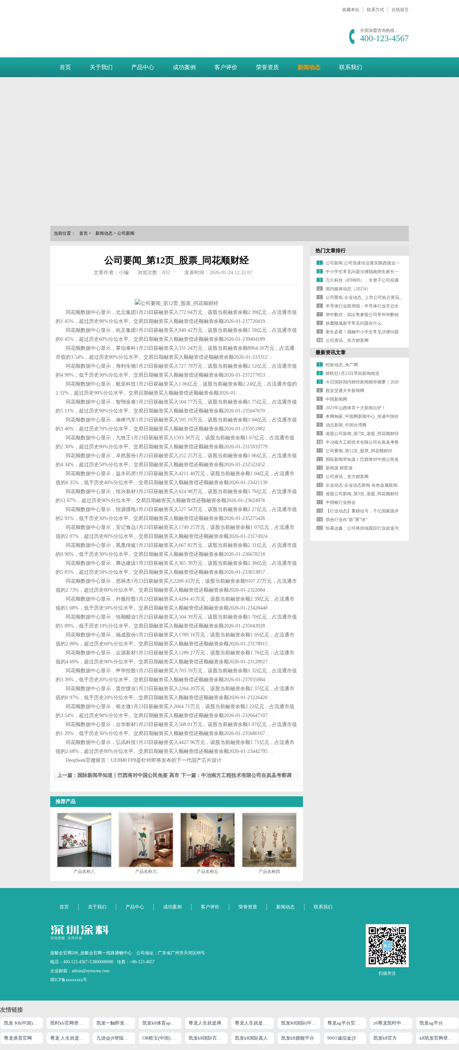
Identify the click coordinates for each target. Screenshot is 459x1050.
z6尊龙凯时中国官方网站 (393, 1023)
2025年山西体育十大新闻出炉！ (356, 407)
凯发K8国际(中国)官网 (301, 1023)
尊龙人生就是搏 (205, 1023)
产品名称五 (207, 871)
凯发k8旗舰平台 (297, 1038)
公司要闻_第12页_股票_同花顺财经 (359, 450)
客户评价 (225, 67)
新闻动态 (309, 67)
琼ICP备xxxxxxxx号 (68, 979)
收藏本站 (350, 9)
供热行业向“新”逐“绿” (346, 519)
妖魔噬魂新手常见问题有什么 (354, 323)
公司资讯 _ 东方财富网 (347, 340)
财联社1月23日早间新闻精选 (352, 373)
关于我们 (101, 67)
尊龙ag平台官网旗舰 (347, 1023)
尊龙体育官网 (18, 1038)
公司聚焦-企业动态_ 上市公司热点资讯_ (363, 297)
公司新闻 (125, 233)
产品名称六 (146, 871)
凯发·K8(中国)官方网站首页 (23, 1023)
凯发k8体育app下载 (162, 1023)
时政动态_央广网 (342, 364)
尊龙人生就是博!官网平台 (254, 1023)
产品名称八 (84, 871)
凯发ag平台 (431, 1023)
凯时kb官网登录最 (69, 1023)
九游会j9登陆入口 (114, 1038)
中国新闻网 (336, 399)
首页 (65, 67)
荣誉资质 (267, 67)
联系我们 (350, 67)
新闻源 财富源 (339, 468)
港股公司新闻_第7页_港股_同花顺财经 (362, 433)
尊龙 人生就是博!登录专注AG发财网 (70, 1038)
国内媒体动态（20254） (348, 288)
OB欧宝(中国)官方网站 (162, 1038)
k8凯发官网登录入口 (439, 1038)
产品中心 (142, 67)
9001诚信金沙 (341, 1038)
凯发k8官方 (385, 1038)
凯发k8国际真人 (251, 1038)
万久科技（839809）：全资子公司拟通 (362, 280)
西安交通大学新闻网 (345, 390)
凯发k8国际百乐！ (207, 1038)
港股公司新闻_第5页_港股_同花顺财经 (362, 493)
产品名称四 (269, 871)
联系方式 (375, 9)
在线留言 (400, 9)
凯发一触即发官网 (115, 1023)
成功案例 (184, 67)
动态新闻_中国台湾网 (346, 425)
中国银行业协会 (341, 502)
